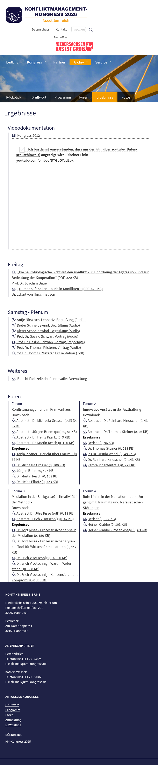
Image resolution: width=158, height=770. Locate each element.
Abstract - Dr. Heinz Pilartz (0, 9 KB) (43, 437)
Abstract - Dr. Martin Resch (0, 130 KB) (45, 442)
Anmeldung (13, 720)
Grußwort (38, 97)
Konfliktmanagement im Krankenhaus (41, 409)
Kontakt (61, 29)
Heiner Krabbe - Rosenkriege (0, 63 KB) (117, 530)
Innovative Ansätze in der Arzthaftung (112, 409)
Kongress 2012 (28, 135)
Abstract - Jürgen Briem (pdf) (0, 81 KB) (46, 431)
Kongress (34, 62)
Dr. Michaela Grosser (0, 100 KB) (40, 465)
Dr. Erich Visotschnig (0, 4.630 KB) (41, 557)
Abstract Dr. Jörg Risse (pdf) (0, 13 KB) (45, 513)
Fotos (126, 97)
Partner (59, 62)
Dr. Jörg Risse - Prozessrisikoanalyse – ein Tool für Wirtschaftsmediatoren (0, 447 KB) (44, 547)
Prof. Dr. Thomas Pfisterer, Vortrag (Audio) (49, 347)
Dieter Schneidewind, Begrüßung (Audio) (48, 325)
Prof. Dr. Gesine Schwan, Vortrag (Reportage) (50, 342)
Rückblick (13, 97)
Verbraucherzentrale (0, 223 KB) (112, 465)
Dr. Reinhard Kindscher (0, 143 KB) (114, 459)
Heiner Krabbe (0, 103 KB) (107, 524)
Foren (83, 97)
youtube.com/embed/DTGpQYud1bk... (46, 160)
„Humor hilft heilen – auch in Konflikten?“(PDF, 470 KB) (60, 288)
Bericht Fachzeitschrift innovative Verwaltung (52, 378)
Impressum (68, 767)
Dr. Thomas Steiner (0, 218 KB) (111, 448)
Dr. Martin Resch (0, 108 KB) (37, 476)
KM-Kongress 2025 (18, 741)
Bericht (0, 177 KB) (102, 518)
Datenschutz (40, 29)
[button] (45, 61)
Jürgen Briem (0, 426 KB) (35, 470)
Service (101, 62)
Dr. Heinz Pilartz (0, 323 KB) (37, 481)
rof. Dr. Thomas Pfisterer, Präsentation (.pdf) (50, 353)
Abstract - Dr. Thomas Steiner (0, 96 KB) (118, 431)
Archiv (79, 62)
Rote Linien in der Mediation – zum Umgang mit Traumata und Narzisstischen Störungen (113, 502)
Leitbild (12, 62)
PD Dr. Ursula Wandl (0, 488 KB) (112, 453)
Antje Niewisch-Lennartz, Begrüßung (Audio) (51, 319)
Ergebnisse (104, 97)
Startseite (60, 36)
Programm (63, 97)
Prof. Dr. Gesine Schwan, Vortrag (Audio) (47, 336)
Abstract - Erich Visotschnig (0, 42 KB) (45, 518)
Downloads (13, 725)
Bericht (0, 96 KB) (101, 442)
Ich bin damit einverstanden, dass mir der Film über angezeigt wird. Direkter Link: (76, 155)
